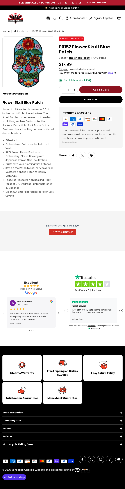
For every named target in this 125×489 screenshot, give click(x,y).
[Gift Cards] (48, 18)
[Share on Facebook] (73, 155)
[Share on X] (82, 155)
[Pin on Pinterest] (91, 155)
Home (6, 31)
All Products (20, 31)
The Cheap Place (79, 58)
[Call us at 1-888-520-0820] (54, 18)
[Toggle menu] (4, 18)
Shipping (63, 69)
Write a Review (65, 232)
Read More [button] (15, 323)
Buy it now (90, 99)
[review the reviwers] (51, 301)
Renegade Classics (22, 470)
